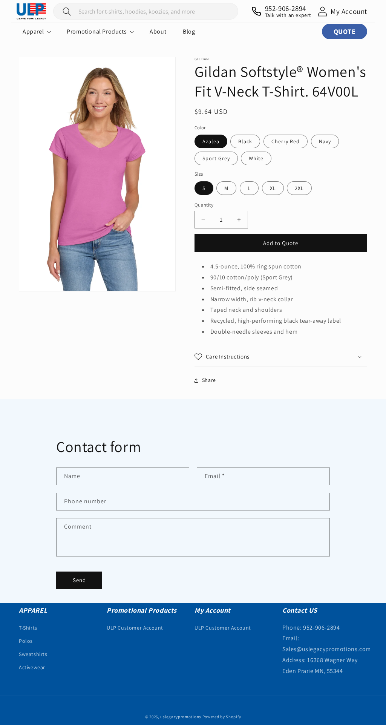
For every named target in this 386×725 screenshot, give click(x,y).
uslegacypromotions (180, 716)
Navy (325, 141)
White (256, 158)
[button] (36, 31)
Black (245, 141)
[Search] (67, 11)
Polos (26, 641)
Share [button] (209, 380)
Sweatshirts (33, 654)
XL (273, 188)
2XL (299, 188)
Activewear (32, 667)
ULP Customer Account (135, 627)
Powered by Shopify (221, 716)
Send (79, 580)
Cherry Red (285, 141)
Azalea (210, 141)
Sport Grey (216, 158)
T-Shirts (28, 627)
